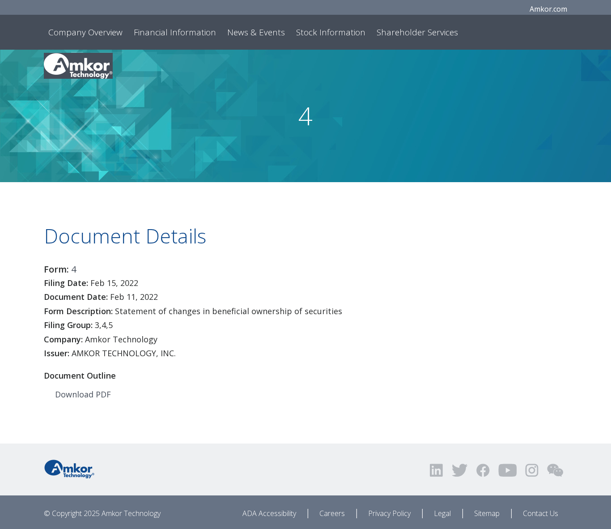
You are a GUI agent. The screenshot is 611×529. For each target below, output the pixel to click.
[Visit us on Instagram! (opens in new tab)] (532, 470)
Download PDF (83, 394)
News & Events (256, 32)
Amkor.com (548, 9)
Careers (332, 513)
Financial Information (175, 32)
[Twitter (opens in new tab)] (459, 470)
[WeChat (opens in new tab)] (555, 470)
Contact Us (540, 513)
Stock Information (330, 32)
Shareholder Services (417, 32)
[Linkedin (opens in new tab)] (437, 470)
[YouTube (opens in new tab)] (507, 470)
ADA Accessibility (269, 513)
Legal (442, 513)
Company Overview (85, 32)
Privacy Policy (389, 513)
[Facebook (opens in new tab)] (482, 470)
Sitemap (487, 513)
